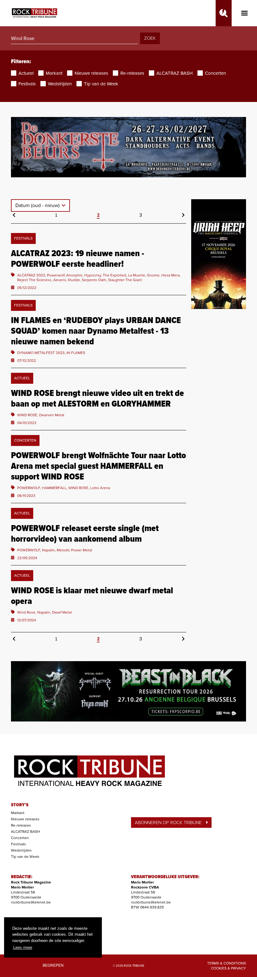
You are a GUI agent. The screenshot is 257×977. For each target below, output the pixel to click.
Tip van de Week (25, 856)
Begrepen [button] (53, 965)
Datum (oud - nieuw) (38, 205)
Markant (17, 813)
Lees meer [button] (22, 947)
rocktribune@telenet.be (31, 902)
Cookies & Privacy (228, 968)
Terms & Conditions (226, 963)
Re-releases (21, 825)
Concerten (20, 838)
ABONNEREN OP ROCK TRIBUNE (168, 822)
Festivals (18, 844)
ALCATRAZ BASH (25, 831)
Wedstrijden (21, 850)
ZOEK (150, 38)
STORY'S (20, 805)
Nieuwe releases (25, 819)
